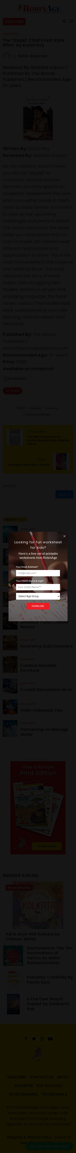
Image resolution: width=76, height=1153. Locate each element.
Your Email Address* (27, 567)
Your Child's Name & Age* (30, 580)
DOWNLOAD (38, 606)
